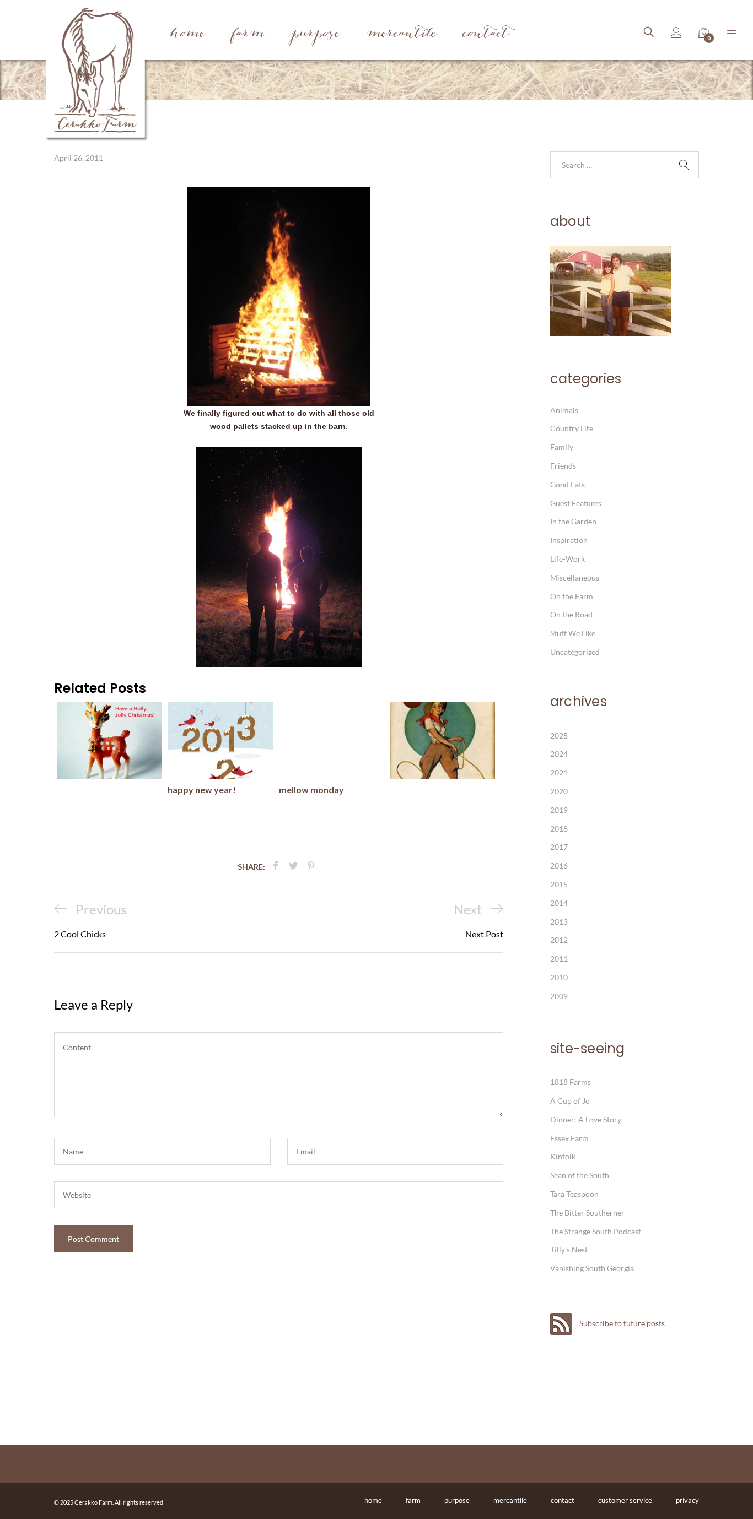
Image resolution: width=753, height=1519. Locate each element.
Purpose (316, 34)
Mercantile (402, 34)
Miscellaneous (574, 577)
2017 (559, 846)
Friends (563, 465)
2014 (559, 903)
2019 (559, 810)
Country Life (571, 428)
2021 (559, 772)
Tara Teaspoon (574, 1193)
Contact (486, 34)
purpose (457, 1500)
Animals (564, 410)
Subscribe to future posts (621, 1323)
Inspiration (569, 540)
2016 (559, 865)
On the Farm (571, 596)
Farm (249, 34)
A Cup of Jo (570, 1100)
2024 (559, 753)
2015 (559, 884)
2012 (559, 940)
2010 (559, 977)
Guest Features (575, 503)
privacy (687, 1500)
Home (188, 34)
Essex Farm (569, 1138)
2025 (559, 735)
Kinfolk (562, 1156)
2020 (559, 791)
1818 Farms (570, 1082)
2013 (559, 921)
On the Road (571, 614)
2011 (559, 958)
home (373, 1500)
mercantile (510, 1500)
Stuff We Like (572, 633)
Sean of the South (579, 1175)
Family (561, 447)
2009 (559, 996)
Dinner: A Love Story (585, 1119)
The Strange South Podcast (595, 1231)
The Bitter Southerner (587, 1212)
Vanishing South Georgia (592, 1268)
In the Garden (573, 521)
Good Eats (567, 484)
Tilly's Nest (569, 1249)
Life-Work (567, 558)
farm (413, 1500)
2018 (559, 828)
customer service (625, 1500)
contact (562, 1500)
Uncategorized (575, 652)
